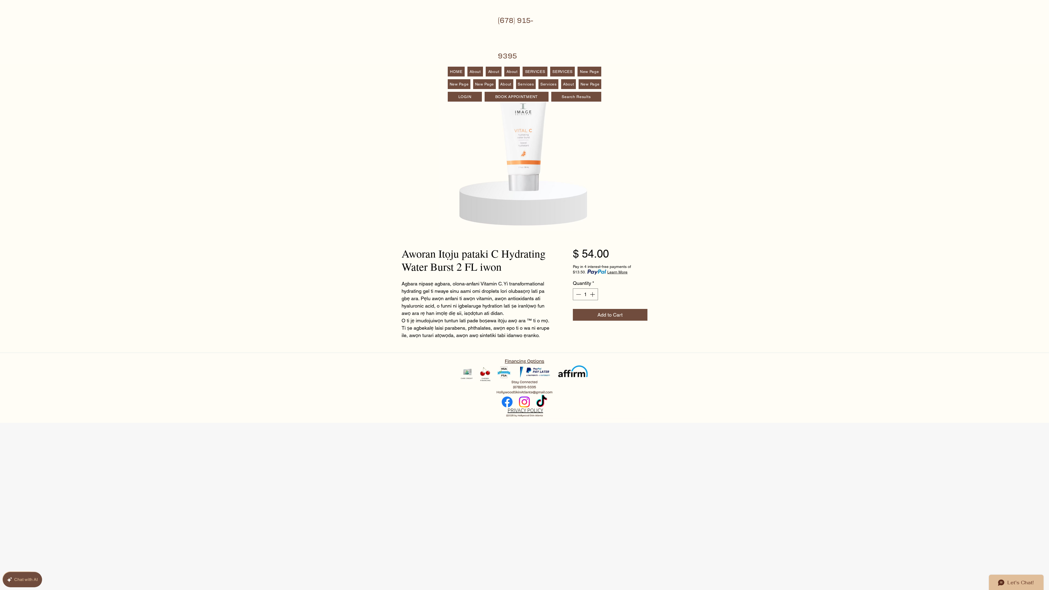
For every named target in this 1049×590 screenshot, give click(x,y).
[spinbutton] (585, 294)
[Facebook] (507, 402)
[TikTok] (541, 402)
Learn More (617, 272)
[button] (562, 71)
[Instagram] (524, 402)
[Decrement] (578, 294)
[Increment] (593, 294)
